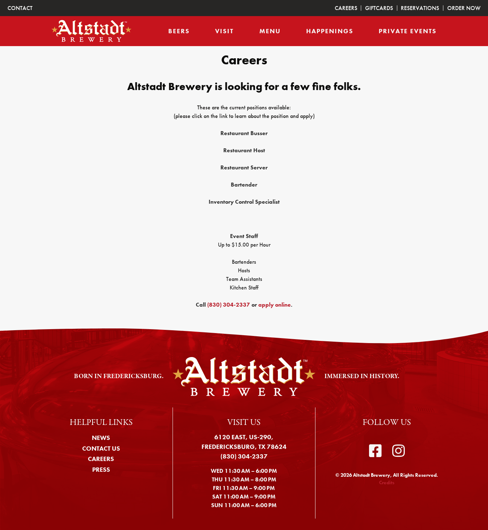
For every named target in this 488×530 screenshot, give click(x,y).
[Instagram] (398, 451)
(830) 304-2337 (228, 304)
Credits (386, 482)
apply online (274, 304)
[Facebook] (375, 451)
